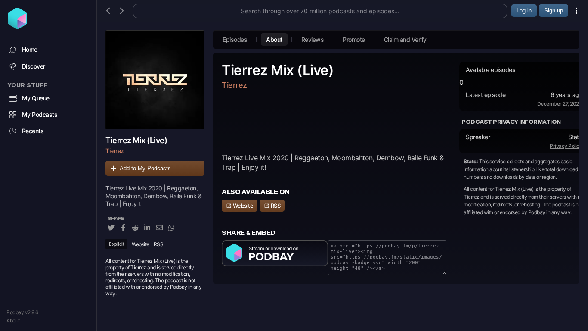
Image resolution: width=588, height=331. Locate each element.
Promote (354, 39)
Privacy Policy (566, 146)
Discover (33, 66)
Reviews (312, 39)
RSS (159, 244)
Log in (524, 10)
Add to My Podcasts (145, 168)
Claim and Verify (405, 39)
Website (140, 244)
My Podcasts (40, 114)
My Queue (36, 98)
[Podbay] (17, 26)
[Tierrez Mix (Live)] (154, 79)
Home (29, 49)
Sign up (553, 10)
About (13, 320)
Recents (33, 130)
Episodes (235, 39)
